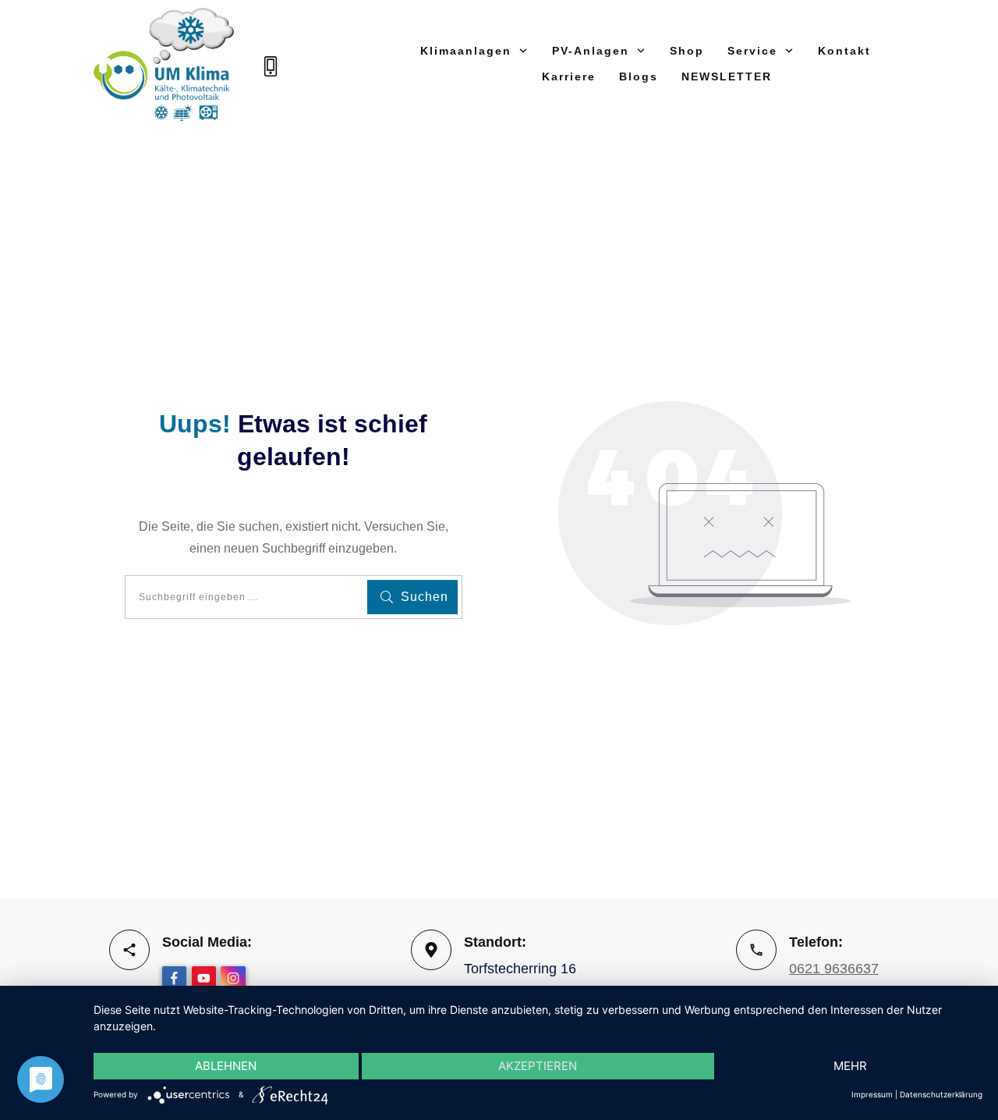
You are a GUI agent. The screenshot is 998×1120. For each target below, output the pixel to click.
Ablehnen (226, 1065)
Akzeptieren (537, 1065)
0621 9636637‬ (834, 968)
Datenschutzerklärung (941, 1094)
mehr (850, 1065)
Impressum (872, 1094)
